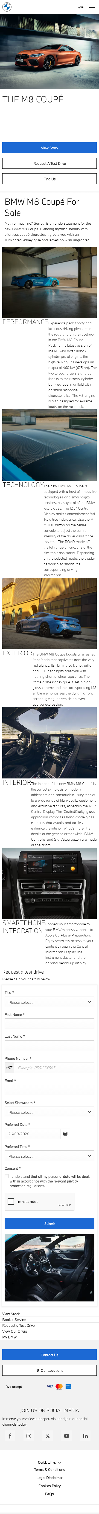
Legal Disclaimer (49, 1477)
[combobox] (49, 1002)
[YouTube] (66, 1435)
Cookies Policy (49, 1485)
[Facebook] (10, 1435)
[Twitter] (47, 1435)
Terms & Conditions (49, 1469)
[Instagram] (28, 1435)
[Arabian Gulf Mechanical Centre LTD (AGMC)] (7, 7)
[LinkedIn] (85, 1435)
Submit (49, 1223)
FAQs (49, 1493)
